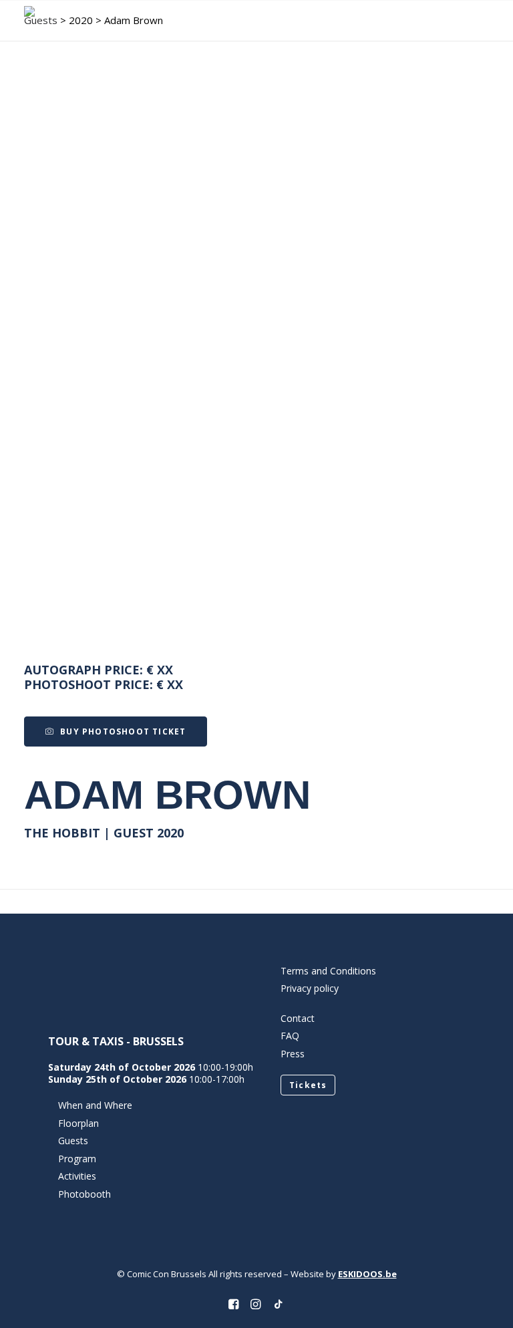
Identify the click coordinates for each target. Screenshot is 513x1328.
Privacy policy (310, 988)
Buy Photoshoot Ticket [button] (123, 731)
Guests (73, 1140)
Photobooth (84, 1194)
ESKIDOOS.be (367, 1274)
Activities (77, 1176)
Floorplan (78, 1123)
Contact (298, 1018)
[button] (482, 21)
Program (77, 1158)
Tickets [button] (308, 1085)
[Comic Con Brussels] (77, 21)
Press (293, 1053)
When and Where (95, 1105)
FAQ (290, 1035)
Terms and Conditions (328, 970)
